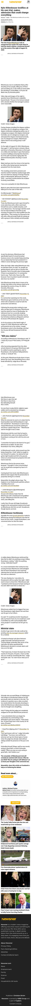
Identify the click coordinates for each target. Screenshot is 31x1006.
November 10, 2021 (7, 492)
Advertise (4, 952)
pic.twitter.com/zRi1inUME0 (10, 412)
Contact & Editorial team (10, 955)
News (3, 966)
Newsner (3, 17)
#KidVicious (16, 193)
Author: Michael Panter (6, 19)
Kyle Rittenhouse (13, 43)
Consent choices (15, 1004)
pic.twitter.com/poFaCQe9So (10, 195)
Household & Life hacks (9, 981)
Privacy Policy (6, 946)
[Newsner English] (15, 2)
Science (4, 975)
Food (3, 978)
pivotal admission (18, 515)
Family (7, 17)
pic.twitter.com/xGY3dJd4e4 (10, 485)
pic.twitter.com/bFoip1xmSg (10, 290)
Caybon (18, 1001)
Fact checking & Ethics (9, 949)
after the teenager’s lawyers (15, 633)
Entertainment (6, 969)
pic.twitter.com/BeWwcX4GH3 (10, 725)
